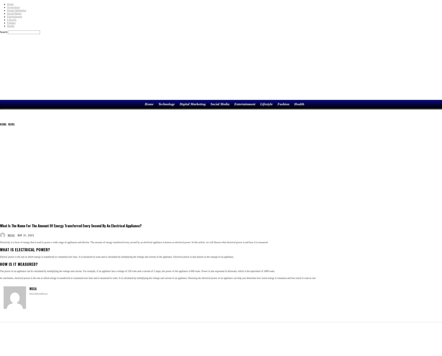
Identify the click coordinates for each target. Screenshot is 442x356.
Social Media (14, 13)
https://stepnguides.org (39, 293)
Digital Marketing (16, 10)
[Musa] (3, 235)
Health (10, 26)
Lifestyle (11, 19)
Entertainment (14, 16)
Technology (13, 7)
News (11, 124)
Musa (11, 235)
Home (10, 4)
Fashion (11, 22)
